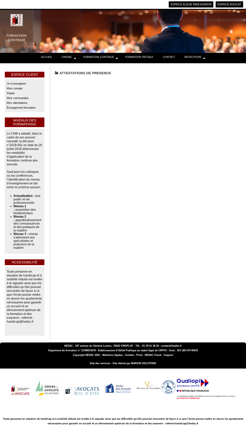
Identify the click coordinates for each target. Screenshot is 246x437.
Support (168, 355)
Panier (11, 93)
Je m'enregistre (16, 83)
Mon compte (14, 88)
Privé (139, 355)
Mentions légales (112, 355)
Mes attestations (17, 102)
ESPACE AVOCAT (229, 4)
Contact (130, 355)
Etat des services (100, 363)
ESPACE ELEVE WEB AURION (191, 4)
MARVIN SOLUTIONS (143, 363)
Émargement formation (21, 107)
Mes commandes (18, 98)
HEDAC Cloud (153, 355)
